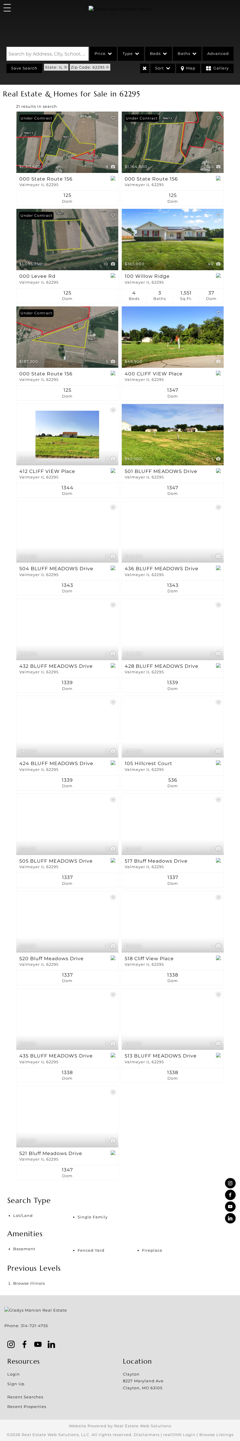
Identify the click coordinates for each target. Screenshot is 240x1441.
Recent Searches (25, 1397)
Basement (24, 1248)
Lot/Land (23, 1215)
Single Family (93, 1217)
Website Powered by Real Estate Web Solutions (120, 1425)
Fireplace (152, 1250)
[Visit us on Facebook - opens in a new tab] (230, 1195)
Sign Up (16, 1383)
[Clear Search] (144, 68)
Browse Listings (216, 1434)
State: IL (54, 67)
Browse (29, 1283)
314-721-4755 (34, 1325)
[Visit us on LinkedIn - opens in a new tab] (230, 1218)
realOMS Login (179, 1434)
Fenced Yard (91, 1250)
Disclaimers (147, 1434)
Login (13, 1374)
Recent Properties (26, 1406)
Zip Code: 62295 (88, 67)
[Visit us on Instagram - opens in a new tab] (230, 1183)
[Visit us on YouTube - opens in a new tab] (230, 1206)
